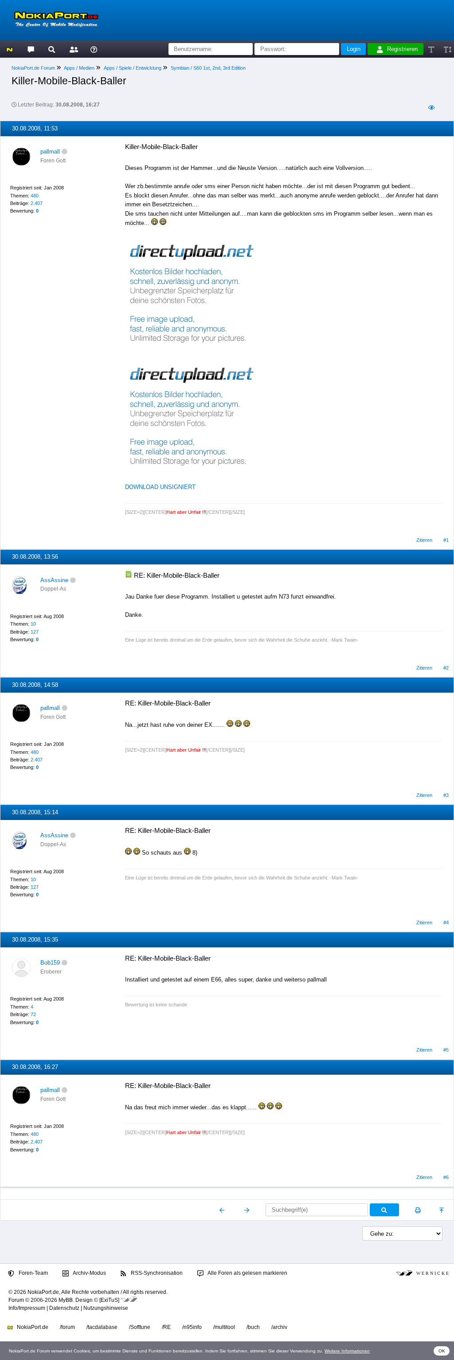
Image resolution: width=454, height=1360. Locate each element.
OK (441, 1350)
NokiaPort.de (32, 1327)
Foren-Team (32, 1273)
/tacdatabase (101, 1327)
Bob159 (50, 962)
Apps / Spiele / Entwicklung (132, 68)
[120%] (447, 49)
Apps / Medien (79, 68)
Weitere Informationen (347, 1350)
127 (35, 632)
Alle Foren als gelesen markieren (247, 1273)
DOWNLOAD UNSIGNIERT (160, 487)
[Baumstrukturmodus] (431, 107)
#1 (446, 540)
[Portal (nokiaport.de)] (9, 49)
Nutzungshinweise (105, 1308)
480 (35, 195)
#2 (446, 667)
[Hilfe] (93, 49)
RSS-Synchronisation (156, 1273)
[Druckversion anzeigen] (418, 1210)
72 (33, 1014)
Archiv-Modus (89, 1273)
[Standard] (432, 49)
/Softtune (139, 1327)
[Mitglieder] (72, 49)
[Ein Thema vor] (246, 1210)
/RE (166, 1327)
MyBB (66, 1300)
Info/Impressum (26, 1308)
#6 (446, 1177)
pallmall (50, 151)
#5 (446, 1050)
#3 (446, 795)
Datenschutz (64, 1308)
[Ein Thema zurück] (222, 1210)
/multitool (224, 1327)
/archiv (279, 1327)
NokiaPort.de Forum (33, 68)
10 (33, 624)
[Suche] (51, 49)
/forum (67, 1327)
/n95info (192, 1327)
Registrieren (402, 49)
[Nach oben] (442, 1210)
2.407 (37, 203)
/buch (253, 1327)
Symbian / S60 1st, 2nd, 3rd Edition (208, 68)
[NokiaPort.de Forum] (30, 49)
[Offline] (64, 151)
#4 (446, 922)
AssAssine (54, 580)
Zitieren (424, 540)
